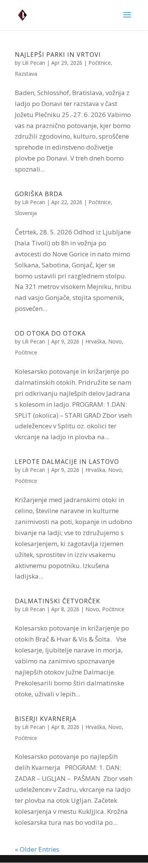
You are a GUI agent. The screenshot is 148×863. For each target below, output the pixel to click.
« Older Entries (37, 849)
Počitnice (99, 62)
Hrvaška (95, 341)
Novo (115, 341)
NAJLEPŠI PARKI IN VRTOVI (58, 54)
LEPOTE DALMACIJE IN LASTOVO (67, 461)
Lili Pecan (33, 62)
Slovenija (26, 213)
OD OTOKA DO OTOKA (50, 333)
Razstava (26, 73)
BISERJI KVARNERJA (45, 719)
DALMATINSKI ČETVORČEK (57, 601)
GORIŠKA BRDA (39, 194)
